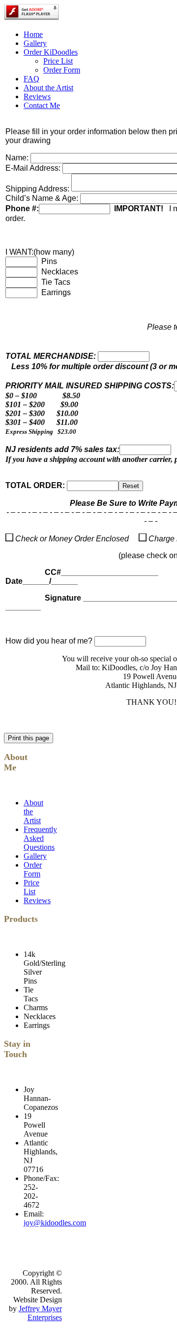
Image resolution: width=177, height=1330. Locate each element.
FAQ (31, 79)
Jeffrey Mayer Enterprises (40, 1313)
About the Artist (48, 87)
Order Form (61, 70)
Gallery (35, 43)
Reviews (37, 96)
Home (33, 34)
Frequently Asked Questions (40, 838)
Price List (58, 61)
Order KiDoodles (51, 52)
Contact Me (42, 105)
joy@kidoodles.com (55, 1222)
